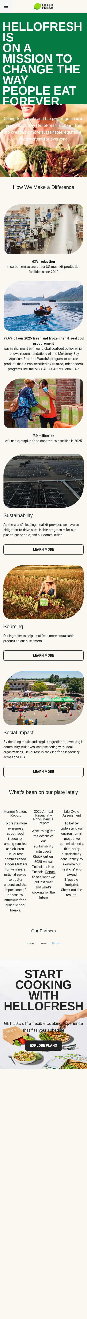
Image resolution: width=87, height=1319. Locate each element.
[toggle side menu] (6, 6)
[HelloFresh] (43, 6)
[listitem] (43, 235)
